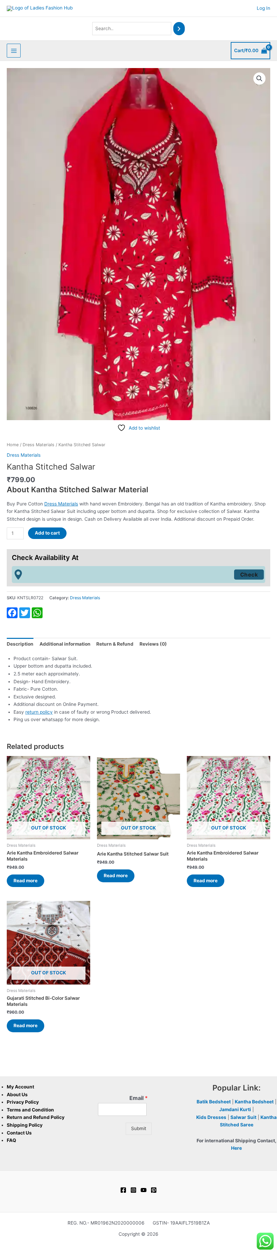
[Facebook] (123, 1190)
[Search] (179, 28)
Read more (25, 880)
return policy (39, 712)
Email (138, 1098)
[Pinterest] (154, 1190)
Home (13, 444)
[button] (259, 78)
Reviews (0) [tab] (153, 644)
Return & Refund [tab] (114, 644)
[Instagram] (133, 1190)
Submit (138, 1128)
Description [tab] (20, 644)
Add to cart (47, 533)
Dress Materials (38, 444)
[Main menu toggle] (14, 51)
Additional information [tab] (65, 644)
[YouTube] (144, 1190)
